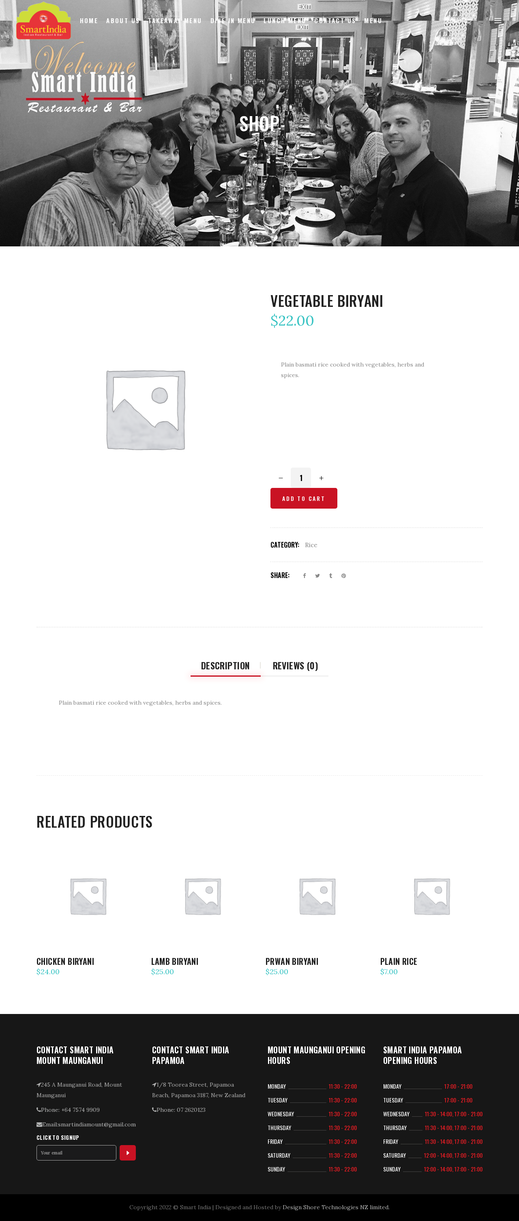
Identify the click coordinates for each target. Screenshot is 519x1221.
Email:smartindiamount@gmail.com (89, 1124)
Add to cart (304, 498)
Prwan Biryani (292, 961)
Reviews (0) (295, 665)
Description (225, 665)
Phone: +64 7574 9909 (70, 1109)
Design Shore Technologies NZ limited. (336, 1207)
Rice (311, 545)
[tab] (226, 665)
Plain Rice (399, 961)
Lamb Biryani (175, 961)
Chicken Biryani (65, 961)
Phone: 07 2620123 (181, 1109)
